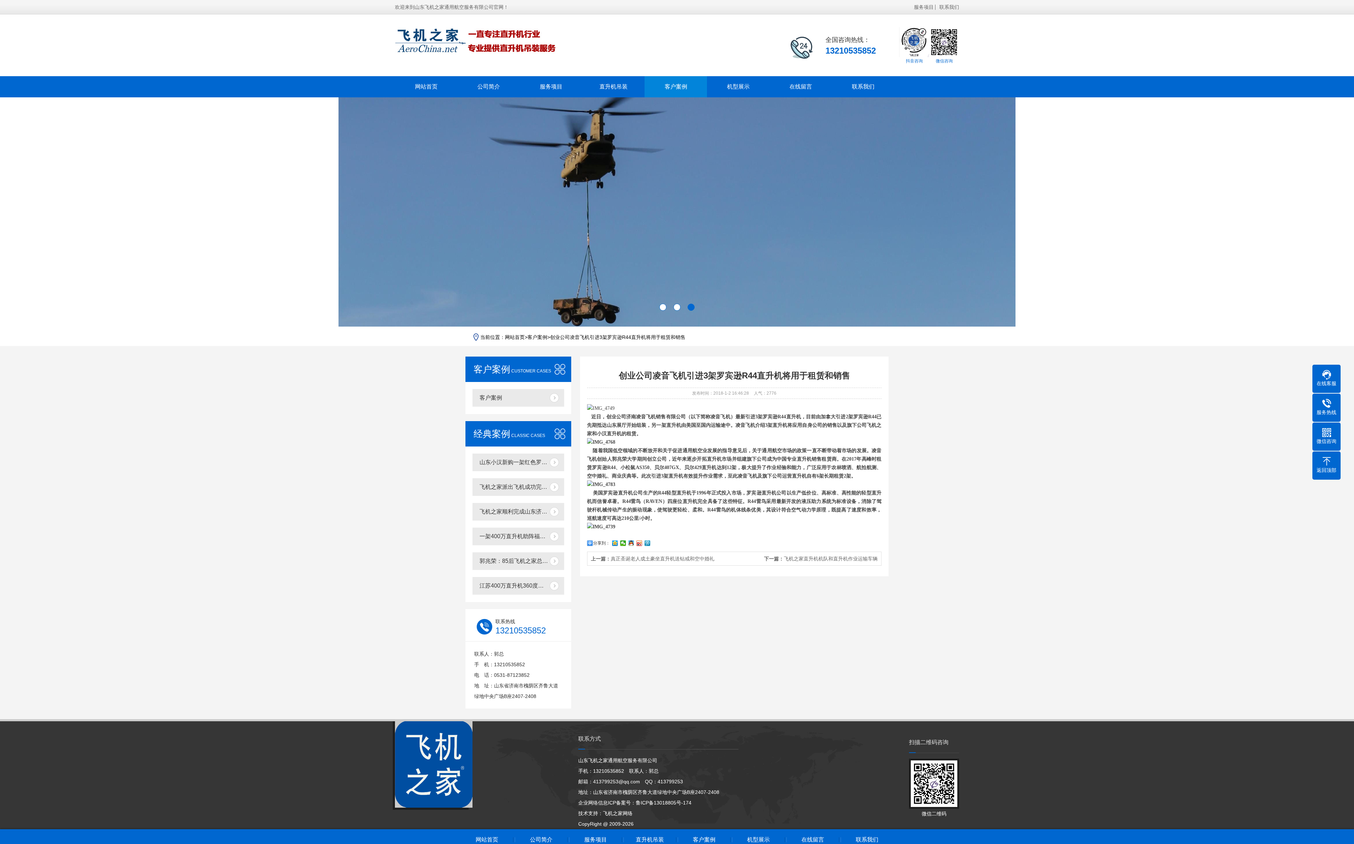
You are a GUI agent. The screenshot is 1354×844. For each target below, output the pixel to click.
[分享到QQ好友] (631, 543)
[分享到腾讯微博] (648, 543)
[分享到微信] (623, 543)
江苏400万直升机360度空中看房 (520, 586)
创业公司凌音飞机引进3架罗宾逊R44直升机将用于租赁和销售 (617, 337)
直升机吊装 (613, 87)
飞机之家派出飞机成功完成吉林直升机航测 (522, 487)
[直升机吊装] (433, 764)
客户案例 (676, 87)
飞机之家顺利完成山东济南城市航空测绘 (522, 512)
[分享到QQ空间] (615, 543)
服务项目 (924, 7)
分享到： (601, 543)
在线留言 (800, 87)
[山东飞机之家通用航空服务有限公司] (476, 40)
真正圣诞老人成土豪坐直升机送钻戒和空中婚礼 (662, 558)
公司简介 (488, 87)
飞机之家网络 (618, 813)
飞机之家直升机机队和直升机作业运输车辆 (831, 558)
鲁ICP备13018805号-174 (663, 803)
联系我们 (949, 7)
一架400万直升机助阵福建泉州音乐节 (522, 536)
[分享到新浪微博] (639, 543)
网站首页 (426, 87)
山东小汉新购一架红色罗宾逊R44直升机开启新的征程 (522, 462)
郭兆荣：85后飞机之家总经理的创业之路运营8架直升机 (522, 561)
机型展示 (738, 87)
